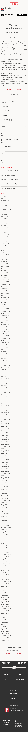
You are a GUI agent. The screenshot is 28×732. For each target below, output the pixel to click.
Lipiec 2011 (4, 507)
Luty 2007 (4, 626)
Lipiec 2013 (4, 453)
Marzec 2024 (4, 203)
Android (14, 708)
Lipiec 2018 (4, 318)
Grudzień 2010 (5, 523)
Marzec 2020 (5, 273)
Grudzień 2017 (5, 333)
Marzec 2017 (4, 354)
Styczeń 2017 (5, 358)
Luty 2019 (4, 302)
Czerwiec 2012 (5, 482)
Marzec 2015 (4, 408)
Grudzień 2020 (5, 257)
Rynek (20, 674)
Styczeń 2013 (5, 466)
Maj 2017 (3, 349)
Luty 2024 (4, 205)
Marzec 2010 (4, 543)
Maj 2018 (3, 322)
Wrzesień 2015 (5, 394)
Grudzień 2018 (5, 306)
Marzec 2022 (4, 228)
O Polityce (13, 698)
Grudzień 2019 (5, 279)
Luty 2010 (4, 545)
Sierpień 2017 (5, 343)
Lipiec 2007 (4, 615)
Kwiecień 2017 (5, 352)
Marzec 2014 (4, 435)
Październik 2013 (6, 446)
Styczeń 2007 (5, 629)
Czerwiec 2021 (5, 243)
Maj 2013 (3, 457)
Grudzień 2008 (5, 577)
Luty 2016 (4, 383)
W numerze (6, 674)
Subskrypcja (14, 668)
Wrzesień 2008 (5, 584)
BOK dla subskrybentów (13, 695)
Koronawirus (6, 677)
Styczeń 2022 (5, 232)
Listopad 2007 (5, 606)
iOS (10, 708)
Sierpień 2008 (5, 586)
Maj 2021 (3, 246)
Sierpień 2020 (5, 261)
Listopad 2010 (5, 525)
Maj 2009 (3, 566)
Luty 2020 (4, 275)
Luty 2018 (4, 329)
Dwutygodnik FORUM (6, 720)
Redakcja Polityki (13, 687)
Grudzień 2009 (5, 550)
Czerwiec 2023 (5, 212)
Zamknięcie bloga (12, 170)
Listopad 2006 (5, 633)
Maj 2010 (3, 539)
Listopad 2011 (5, 498)
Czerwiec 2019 (5, 293)
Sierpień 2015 (5, 397)
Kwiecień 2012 (5, 487)
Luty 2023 (4, 219)
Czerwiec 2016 (5, 374)
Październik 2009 (6, 554)
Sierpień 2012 (5, 478)
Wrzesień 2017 (5, 340)
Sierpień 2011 (5, 505)
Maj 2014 (3, 430)
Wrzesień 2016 (5, 367)
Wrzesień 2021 (5, 239)
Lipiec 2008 (4, 588)
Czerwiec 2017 (5, 347)
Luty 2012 (4, 491)
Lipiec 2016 (4, 372)
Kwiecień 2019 (5, 297)
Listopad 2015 (5, 390)
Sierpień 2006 (5, 640)
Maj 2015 (3, 403)
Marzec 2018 (4, 327)
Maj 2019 (3, 295)
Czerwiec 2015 (5, 401)
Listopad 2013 (5, 444)
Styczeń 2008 (5, 602)
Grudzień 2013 (5, 442)
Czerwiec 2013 (5, 455)
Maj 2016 (3, 376)
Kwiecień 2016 (5, 379)
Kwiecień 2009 (5, 568)
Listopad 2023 (5, 207)
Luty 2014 (4, 437)
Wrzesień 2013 (5, 448)
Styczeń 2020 (5, 277)
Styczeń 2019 (5, 304)
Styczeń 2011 (5, 521)
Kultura (20, 677)
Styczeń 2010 (5, 548)
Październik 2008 (6, 581)
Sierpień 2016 (5, 370)
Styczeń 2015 (5, 412)
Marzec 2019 (4, 300)
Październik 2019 (6, 284)
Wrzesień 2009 (5, 557)
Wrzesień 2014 (5, 421)
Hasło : (7, 110)
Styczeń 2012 (5, 493)
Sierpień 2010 (5, 532)
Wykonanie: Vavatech (18, 723)
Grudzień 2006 (5, 631)
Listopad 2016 (5, 363)
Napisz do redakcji (13, 693)
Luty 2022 (4, 230)
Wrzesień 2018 (5, 313)
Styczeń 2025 (5, 196)
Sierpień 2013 (5, 451)
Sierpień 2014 (5, 424)
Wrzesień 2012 (5, 475)
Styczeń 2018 (5, 331)
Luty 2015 (4, 410)
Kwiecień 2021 (5, 248)
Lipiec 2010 (4, 534)
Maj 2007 (3, 620)
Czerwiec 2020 (5, 266)
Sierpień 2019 (5, 288)
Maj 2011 (3, 512)
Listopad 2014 (5, 417)
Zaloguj (25, 3)
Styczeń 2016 (5, 385)
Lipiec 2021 (4, 241)
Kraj (6, 679)
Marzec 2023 (4, 216)
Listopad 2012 (5, 471)
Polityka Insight (5, 722)
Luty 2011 (3, 518)
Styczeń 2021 (5, 255)
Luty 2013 (4, 464)
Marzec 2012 (4, 489)
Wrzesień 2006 (5, 638)
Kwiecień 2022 (5, 225)
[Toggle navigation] (2, 3)
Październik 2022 (6, 221)
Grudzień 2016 (5, 361)
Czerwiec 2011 (5, 509)
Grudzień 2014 (5, 415)
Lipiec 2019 (4, 291)
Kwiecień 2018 (5, 324)
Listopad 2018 (5, 309)
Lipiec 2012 (4, 480)
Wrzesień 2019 (5, 286)
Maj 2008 (3, 593)
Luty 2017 (4, 356)
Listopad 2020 (5, 259)
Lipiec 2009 (4, 561)
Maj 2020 (3, 268)
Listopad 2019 (5, 282)
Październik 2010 (6, 527)
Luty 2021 (4, 252)
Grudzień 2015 (5, 388)
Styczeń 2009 (5, 575)
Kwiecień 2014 (5, 433)
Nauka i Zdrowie (20, 679)
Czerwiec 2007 (5, 617)
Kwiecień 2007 (5, 622)
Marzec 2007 (5, 624)
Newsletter (14, 666)
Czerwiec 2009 (5, 563)
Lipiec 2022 (4, 223)
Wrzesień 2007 (5, 611)
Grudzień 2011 (5, 496)
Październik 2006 (6, 635)
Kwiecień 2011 (5, 514)
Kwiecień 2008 (5, 595)
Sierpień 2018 (5, 315)
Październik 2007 (6, 608)
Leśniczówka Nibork (6, 724)
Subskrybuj (22, 14)
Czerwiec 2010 (5, 536)
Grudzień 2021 (5, 234)
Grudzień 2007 (5, 604)
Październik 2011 (5, 500)
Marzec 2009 (5, 570)
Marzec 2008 (5, 597)
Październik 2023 (6, 210)
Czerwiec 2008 (5, 590)
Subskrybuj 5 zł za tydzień (13, 653)
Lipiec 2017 (4, 345)
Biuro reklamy (13, 690)
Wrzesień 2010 (5, 530)
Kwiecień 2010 (5, 541)
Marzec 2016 (4, 381)
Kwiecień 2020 (5, 270)
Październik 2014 (5, 419)
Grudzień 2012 (5, 469)
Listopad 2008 (5, 579)
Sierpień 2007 (5, 613)
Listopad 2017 (5, 336)
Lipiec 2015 (4, 399)
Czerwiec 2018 (5, 320)
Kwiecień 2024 (5, 201)
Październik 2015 (5, 392)
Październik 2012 (5, 473)
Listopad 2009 (5, 552)
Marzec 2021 (4, 250)
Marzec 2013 (4, 462)
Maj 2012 (3, 484)
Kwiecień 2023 (5, 214)
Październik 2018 (6, 311)
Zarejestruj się (19, 120)
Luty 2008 (4, 599)
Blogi (20, 682)
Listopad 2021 (5, 237)
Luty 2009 (4, 572)
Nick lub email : (5, 106)
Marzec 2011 (4, 516)
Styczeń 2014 (5, 439)
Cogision (19, 720)
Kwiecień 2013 (5, 460)
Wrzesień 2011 (5, 502)
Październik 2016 (6, 365)
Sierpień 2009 (5, 559)
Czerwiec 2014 (5, 428)
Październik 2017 (5, 338)
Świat (6, 682)
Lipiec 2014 (4, 426)
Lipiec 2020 (4, 264)
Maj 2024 (3, 198)
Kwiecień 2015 (5, 406)
